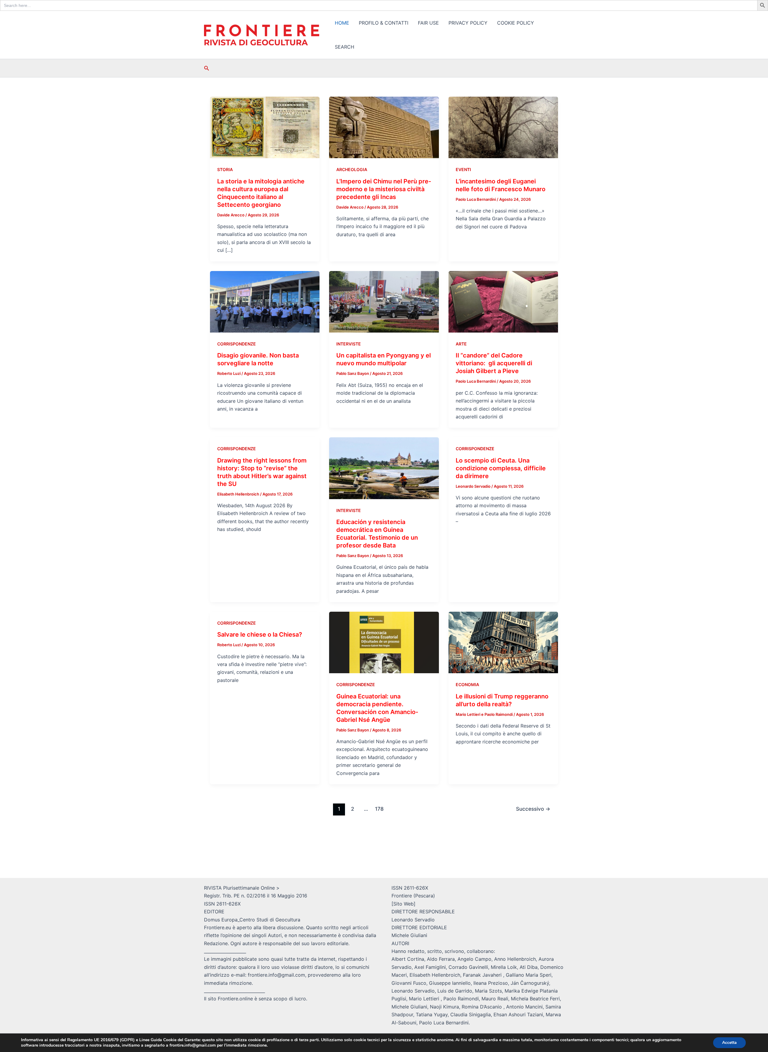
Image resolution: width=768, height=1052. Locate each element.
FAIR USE (428, 23)
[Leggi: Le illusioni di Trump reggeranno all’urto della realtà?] (503, 642)
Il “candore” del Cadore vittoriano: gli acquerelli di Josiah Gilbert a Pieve (494, 363)
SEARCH (344, 47)
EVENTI (463, 169)
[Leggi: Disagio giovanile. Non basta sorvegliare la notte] (265, 301)
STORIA (225, 169)
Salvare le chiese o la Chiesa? (259, 634)
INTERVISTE (348, 343)
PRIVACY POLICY (468, 23)
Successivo (533, 809)
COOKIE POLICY (515, 23)
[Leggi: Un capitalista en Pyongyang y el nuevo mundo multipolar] (384, 301)
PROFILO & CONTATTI (383, 23)
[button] (206, 68)
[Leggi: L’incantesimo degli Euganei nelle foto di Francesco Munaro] (503, 127)
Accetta (729, 1042)
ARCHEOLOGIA (351, 169)
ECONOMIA (467, 684)
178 (379, 809)
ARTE (461, 343)
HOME (342, 23)
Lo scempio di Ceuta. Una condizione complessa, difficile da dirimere (501, 468)
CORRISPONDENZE (236, 343)
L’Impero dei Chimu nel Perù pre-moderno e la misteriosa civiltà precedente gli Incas (383, 189)
